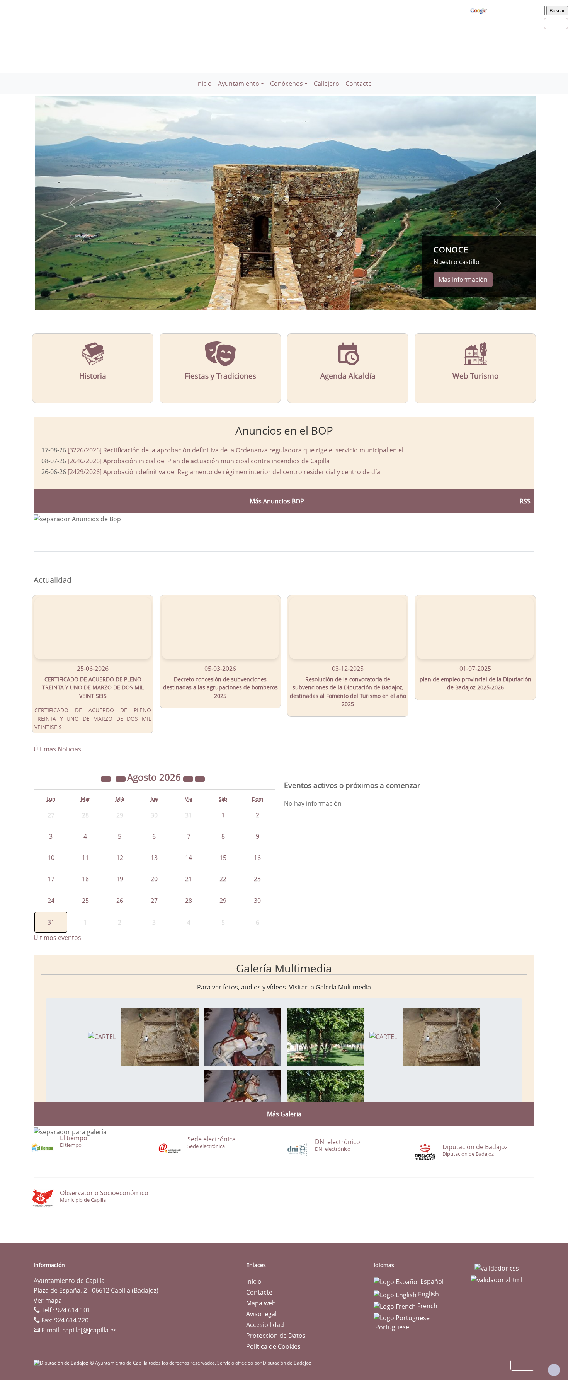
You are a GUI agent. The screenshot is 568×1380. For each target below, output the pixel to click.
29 (222, 900)
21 (188, 879)
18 (85, 879)
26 (119, 900)
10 (51, 857)
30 (257, 900)
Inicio (204, 83)
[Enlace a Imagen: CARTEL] (102, 1036)
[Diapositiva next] (498, 203)
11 (85, 857)
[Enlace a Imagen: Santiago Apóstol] (242, 1036)
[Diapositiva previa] (72, 203)
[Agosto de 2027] (189, 778)
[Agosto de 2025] (106, 778)
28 (188, 900)
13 (154, 857)
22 (222, 879)
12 (119, 857)
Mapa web (261, 1303)
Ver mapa (48, 1300)
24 (51, 900)
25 (85, 900)
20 (154, 879)
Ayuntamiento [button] (238, 83)
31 (51, 922)
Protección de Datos (276, 1335)
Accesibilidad (265, 1324)
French (426, 1306)
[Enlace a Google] (479, 10)
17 (51, 879)
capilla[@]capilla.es (89, 1330)
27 (154, 900)
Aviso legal (261, 1314)
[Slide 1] (292, 299)
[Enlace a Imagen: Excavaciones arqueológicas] (160, 1036)
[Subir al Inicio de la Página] (554, 1370)
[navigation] (518, 10)
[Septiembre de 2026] (200, 778)
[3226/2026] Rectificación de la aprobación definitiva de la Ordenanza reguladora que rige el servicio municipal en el (235, 450)
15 (222, 857)
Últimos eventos (57, 937)
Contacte (358, 83)
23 (257, 879)
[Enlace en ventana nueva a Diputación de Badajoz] (62, 1363)
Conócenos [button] (286, 83)
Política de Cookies (273, 1346)
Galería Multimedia (284, 968)
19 (119, 879)
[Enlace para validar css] (496, 1267)
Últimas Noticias (57, 749)
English (428, 1294)
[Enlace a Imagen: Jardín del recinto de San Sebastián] (325, 1036)
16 (257, 857)
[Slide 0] (278, 299)
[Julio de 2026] (121, 778)
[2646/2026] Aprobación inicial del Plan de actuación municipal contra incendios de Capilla (199, 461)
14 (188, 857)
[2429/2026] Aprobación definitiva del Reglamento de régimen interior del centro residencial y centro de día (224, 471)
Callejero (326, 83)
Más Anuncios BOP (277, 501)
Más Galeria (284, 1114)
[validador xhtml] (496, 1279)
